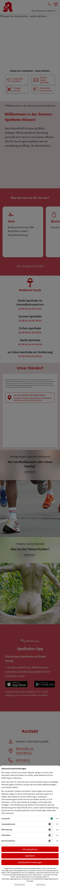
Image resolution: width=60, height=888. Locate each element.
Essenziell (5, 818)
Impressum (40, 884)
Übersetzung (6, 829)
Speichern (30, 855)
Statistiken (6, 835)
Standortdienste (8, 824)
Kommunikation (8, 840)
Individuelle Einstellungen (30, 862)
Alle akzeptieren (30, 849)
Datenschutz (20, 884)
